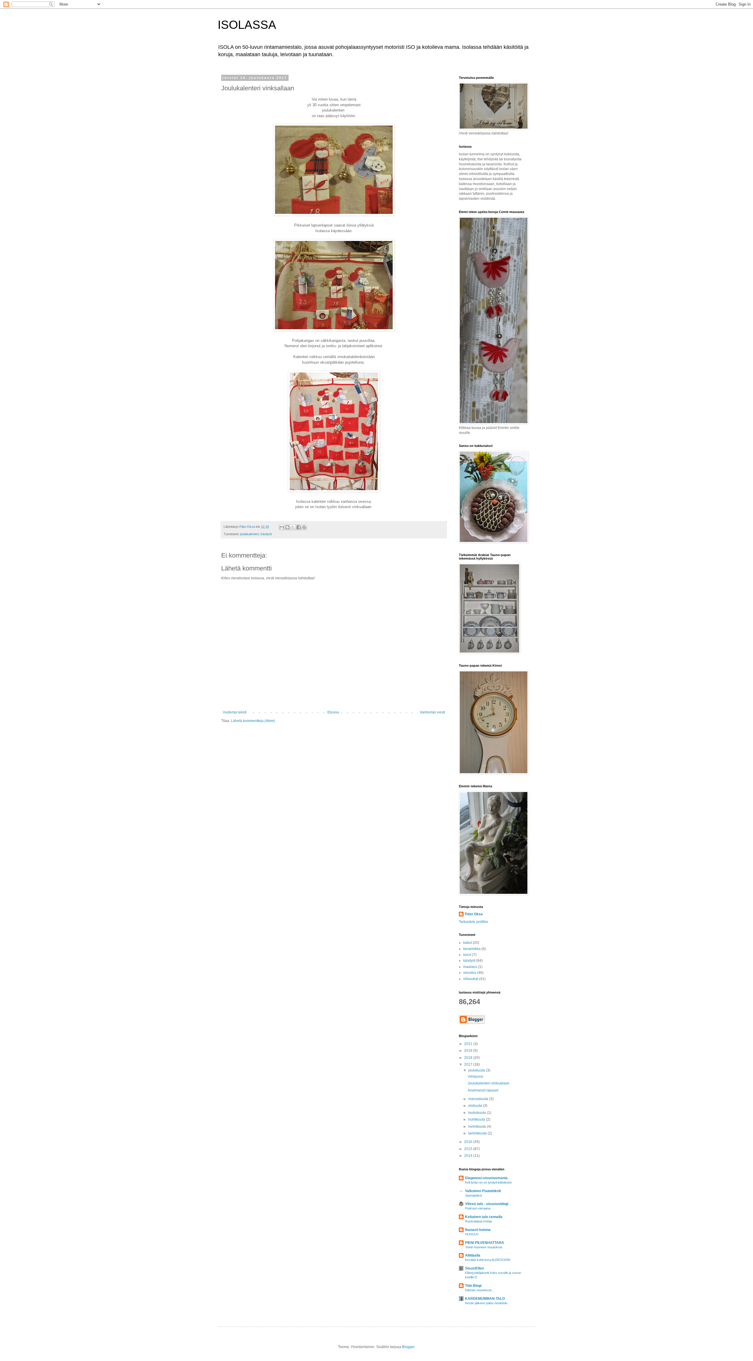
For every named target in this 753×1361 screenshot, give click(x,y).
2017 (468, 1064)
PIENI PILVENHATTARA (484, 1243)
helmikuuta (477, 1126)
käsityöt (266, 534)
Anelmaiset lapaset (483, 1090)
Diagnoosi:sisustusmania (486, 1178)
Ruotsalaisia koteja (478, 1221)
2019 (468, 1051)
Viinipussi (475, 1076)
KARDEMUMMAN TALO (485, 1299)
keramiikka (472, 949)
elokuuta (475, 1106)
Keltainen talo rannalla (483, 1217)
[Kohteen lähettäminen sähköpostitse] (282, 527)
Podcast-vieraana (477, 1208)
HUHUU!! (472, 1234)
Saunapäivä (473, 1195)
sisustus (469, 973)
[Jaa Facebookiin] (298, 527)
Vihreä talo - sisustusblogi (486, 1204)
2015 (468, 1149)
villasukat (470, 979)
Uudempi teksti (234, 712)
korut (467, 955)
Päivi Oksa (474, 914)
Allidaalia (472, 1255)
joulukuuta (477, 1070)
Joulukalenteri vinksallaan (488, 1083)
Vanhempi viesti (432, 712)
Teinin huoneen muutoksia (483, 1247)
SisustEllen (474, 1268)
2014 (468, 1156)
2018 (468, 1058)
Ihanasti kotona (478, 1230)
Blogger (408, 1347)
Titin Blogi (473, 1286)
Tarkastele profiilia (473, 922)
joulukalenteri (249, 534)
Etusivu (333, 712)
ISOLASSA (247, 24)
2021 (468, 1044)
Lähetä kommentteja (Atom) (253, 721)
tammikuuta (478, 1133)
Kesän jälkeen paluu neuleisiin (486, 1303)
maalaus (470, 967)
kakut (467, 943)
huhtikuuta (477, 1119)
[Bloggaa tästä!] (287, 527)
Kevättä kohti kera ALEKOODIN (487, 1260)
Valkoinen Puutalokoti (483, 1191)
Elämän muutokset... (479, 1290)
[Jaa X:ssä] (293, 527)
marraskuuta (478, 1099)
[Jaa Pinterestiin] (304, 527)
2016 (468, 1142)
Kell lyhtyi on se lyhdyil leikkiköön (488, 1182)
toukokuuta (477, 1113)
